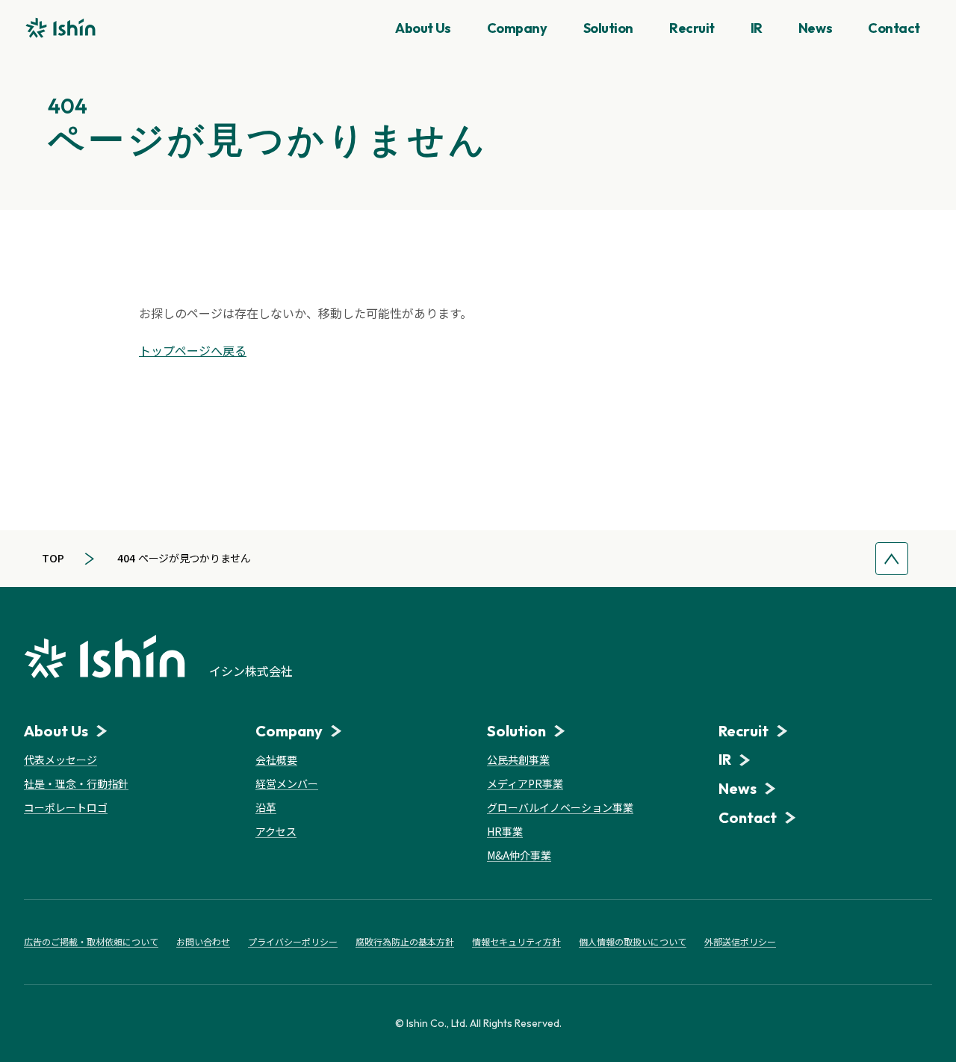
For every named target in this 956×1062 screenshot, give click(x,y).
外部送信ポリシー (740, 942)
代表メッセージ (60, 759)
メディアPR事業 (525, 783)
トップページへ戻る (192, 350)
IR (757, 28)
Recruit (692, 28)
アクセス (276, 831)
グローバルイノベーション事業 (560, 807)
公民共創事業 (518, 759)
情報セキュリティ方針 (516, 942)
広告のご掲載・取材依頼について (91, 942)
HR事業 (505, 831)
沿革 (265, 807)
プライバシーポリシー (293, 942)
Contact (894, 28)
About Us (422, 28)
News (815, 28)
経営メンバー (286, 783)
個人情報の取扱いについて (632, 942)
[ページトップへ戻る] (891, 558)
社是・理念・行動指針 (76, 783)
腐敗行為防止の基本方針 (405, 942)
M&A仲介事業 (519, 855)
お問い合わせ (203, 942)
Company (517, 28)
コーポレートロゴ (66, 807)
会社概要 (276, 759)
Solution (608, 28)
